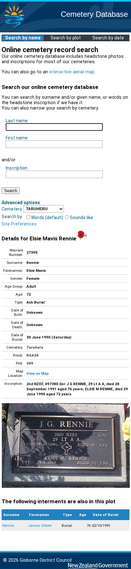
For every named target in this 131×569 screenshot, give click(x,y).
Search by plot (66, 38)
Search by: (12, 216)
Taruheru (34, 347)
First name (17, 137)
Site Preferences (19, 223)
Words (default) (47, 217)
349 (29, 363)
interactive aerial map (71, 72)
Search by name (23, 38)
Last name (17, 120)
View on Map (37, 373)
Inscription (16, 168)
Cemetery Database (94, 14)
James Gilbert (40, 525)
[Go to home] (14, 28)
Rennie (8, 525)
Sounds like (81, 217)
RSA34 (32, 355)
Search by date (108, 38)
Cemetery (12, 208)
